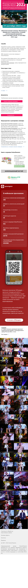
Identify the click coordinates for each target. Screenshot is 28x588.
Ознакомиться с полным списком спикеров (11, 146)
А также (3, 90)
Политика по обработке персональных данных (7, 531)
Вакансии (3, 540)
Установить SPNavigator (14, 320)
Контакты (3, 537)
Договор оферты (5, 535)
